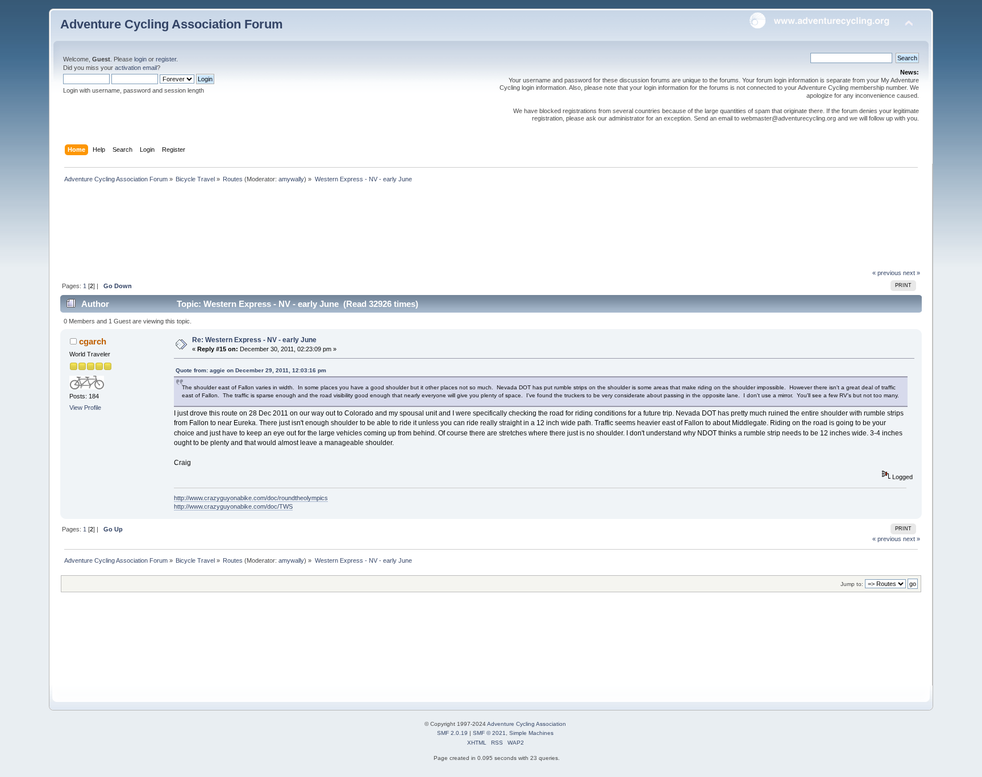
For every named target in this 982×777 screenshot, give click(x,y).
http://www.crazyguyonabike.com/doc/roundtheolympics (251, 498)
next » (911, 272)
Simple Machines (531, 733)
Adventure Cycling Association (526, 724)
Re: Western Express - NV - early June (254, 340)
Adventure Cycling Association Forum (171, 24)
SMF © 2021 (489, 733)
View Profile (85, 407)
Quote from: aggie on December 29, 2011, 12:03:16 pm (251, 370)
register (166, 59)
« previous (886, 272)
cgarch (92, 341)
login (140, 59)
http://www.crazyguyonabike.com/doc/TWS (233, 506)
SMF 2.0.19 (452, 733)
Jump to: (851, 584)
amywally (291, 179)
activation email (136, 67)
